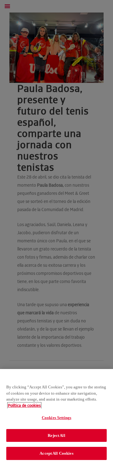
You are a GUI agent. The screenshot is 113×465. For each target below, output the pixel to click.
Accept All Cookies (56, 453)
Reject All (56, 435)
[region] (56, 417)
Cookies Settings (56, 417)
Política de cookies (24, 405)
